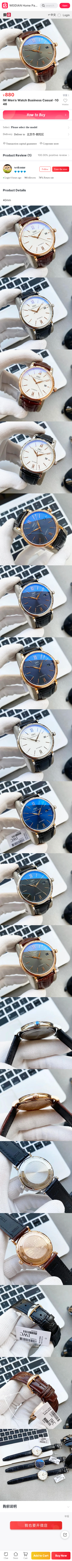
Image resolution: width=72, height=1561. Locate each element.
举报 (67, 1516)
